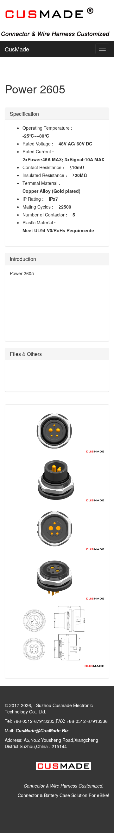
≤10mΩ (76, 167)
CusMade (17, 49)
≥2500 (65, 207)
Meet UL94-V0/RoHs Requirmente (58, 230)
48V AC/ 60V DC (75, 143)
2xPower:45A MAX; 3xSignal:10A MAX (63, 159)
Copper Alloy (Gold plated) (51, 191)
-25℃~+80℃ (35, 136)
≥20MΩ (79, 175)
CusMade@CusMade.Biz (42, 730)
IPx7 (53, 199)
